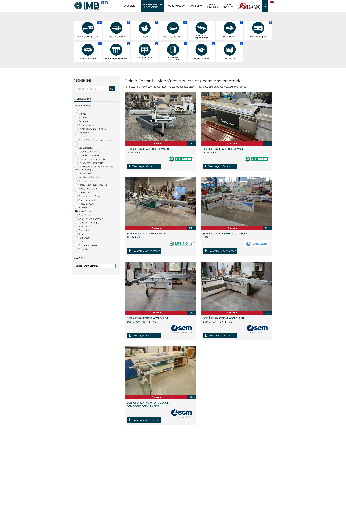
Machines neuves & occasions (152, 6)
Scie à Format (85, 211)
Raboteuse (84, 207)
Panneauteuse (86, 181)
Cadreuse (83, 121)
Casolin (225, 235)
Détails (192, 143)
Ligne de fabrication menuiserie (93, 159)
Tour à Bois (84, 249)
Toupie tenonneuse (88, 245)
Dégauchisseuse (87, 147)
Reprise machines (212, 6)
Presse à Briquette (87, 199)
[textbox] (92, 88)
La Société (130, 5)
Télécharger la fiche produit (146, 166)
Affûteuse (83, 117)
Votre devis (196, 5)
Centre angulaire (87, 125)
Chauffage (84, 132)
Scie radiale (84, 230)
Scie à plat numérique (89, 222)
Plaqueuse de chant (88, 188)
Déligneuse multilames (89, 151)
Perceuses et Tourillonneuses (93, 184)
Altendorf (148, 150)
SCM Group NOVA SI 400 (147, 319)
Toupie (82, 241)
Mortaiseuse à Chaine (89, 173)
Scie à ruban (84, 226)
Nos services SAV (176, 5)
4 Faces (82, 113)
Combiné (83, 136)
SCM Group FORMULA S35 (148, 404)
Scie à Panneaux (86, 215)
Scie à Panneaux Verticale (91, 218)
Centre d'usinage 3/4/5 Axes (92, 128)
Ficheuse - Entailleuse (89, 155)
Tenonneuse (85, 237)
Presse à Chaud (86, 203)
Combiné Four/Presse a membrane (95, 140)
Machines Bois (83, 105)
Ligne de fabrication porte (91, 162)
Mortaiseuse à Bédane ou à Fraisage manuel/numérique (94, 168)
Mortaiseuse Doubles (89, 177)
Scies (81, 233)
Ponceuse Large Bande (90, 196)
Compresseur (85, 144)
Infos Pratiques (228, 6)
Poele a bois (84, 192)
